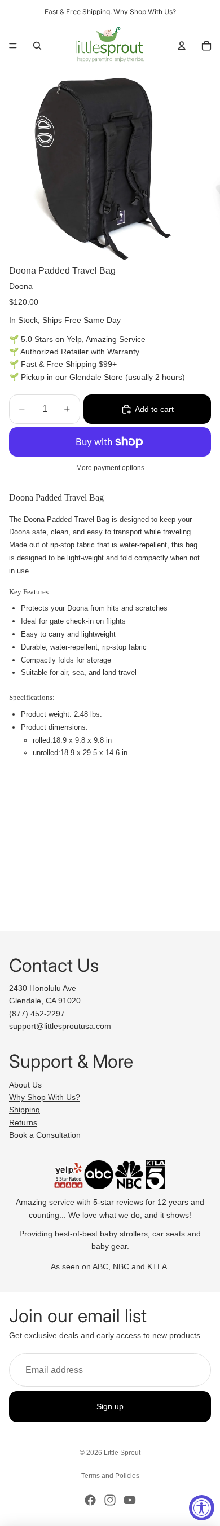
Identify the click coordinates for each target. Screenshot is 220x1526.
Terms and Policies (110, 1476)
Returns (23, 1122)
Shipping (24, 1109)
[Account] (181, 45)
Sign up (110, 1406)
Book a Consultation (45, 1134)
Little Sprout (122, 1453)
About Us (25, 1084)
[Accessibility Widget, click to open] (201, 1507)
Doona (21, 286)
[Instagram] (110, 1500)
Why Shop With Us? (44, 1097)
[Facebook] (90, 1500)
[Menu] (13, 46)
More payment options (110, 467)
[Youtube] (130, 1500)
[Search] (37, 45)
